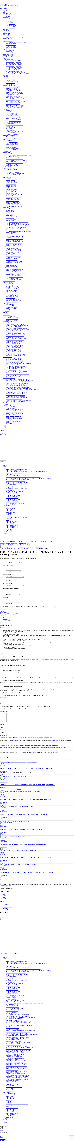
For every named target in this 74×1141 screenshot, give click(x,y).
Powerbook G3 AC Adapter (12, 132)
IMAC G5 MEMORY (11, 999)
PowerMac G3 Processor (11, 308)
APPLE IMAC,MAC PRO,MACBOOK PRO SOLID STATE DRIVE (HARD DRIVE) (26, 471)
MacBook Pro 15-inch (11, 45)
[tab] (38, 617)
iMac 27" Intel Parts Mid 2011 (13, 104)
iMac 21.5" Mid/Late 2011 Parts (13, 94)
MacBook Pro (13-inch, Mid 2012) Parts (18, 366)
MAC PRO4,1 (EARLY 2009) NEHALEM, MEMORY (19, 1021)
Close (1, 1127)
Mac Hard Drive (6, 152)
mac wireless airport (7, 321)
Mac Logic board (7, 178)
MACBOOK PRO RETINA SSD (13, 1045)
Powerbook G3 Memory (11, 232)
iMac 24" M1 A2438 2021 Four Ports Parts (16, 98)
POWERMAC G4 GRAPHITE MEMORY (16, 1074)
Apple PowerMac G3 (8, 54)
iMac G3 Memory (10, 212)
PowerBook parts (7, 405)
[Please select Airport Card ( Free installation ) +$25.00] (15, 576)
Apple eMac (6, 12)
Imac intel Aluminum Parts (9, 85)
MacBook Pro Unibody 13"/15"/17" (14, 197)
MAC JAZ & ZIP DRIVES (12, 1011)
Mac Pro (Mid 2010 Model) (12, 295)
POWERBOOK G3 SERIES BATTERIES (16, 1060)
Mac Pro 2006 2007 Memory (15, 223)
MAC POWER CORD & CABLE (14, 1087)
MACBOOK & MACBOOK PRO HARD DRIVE (18, 1035)
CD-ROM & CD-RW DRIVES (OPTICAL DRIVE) (18, 475)
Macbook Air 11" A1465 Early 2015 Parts (15, 334)
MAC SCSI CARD (10, 1026)
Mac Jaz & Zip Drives (8, 167)
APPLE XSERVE (10, 509)
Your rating (3, 711)
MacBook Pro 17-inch (11, 47)
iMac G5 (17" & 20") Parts (12, 115)
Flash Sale (5, 76)
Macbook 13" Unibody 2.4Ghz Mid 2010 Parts (16, 328)
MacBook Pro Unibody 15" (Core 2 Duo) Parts (16, 371)
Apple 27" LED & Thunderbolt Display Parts (16, 72)
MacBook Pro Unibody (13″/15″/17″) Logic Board (17, 1046)
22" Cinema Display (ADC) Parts (13, 66)
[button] (2, 774)
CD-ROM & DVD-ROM (14, 271)
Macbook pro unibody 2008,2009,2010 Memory (20, 231)
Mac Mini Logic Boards (11, 189)
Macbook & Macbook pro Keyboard (17, 173)
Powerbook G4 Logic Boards (12, 203)
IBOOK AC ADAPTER (11, 492)
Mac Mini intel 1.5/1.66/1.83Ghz (13, 256)
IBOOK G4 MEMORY (11, 500)
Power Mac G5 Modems (11, 266)
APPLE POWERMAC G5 (12, 527)
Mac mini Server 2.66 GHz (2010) (14, 262)
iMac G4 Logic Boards (11, 185)
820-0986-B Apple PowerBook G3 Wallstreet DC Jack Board (14, 544)
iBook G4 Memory (10, 211)
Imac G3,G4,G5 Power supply (13, 287)
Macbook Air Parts (7, 332)
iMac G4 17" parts (13, 114)
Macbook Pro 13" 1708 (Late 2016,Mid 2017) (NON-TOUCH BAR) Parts (23, 389)
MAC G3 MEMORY (11, 504)
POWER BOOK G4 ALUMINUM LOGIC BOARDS (18, 1049)
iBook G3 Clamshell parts (12, 81)
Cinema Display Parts (8, 59)
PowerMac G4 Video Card (12, 319)
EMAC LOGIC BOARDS (12, 485)
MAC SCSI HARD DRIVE (12, 1028)
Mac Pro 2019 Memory (11, 219)
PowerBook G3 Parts (11, 408)
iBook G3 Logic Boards (11, 181)
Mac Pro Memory (10, 220)
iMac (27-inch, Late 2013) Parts (13, 88)
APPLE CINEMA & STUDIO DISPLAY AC (16, 469)
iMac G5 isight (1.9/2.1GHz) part (13, 117)
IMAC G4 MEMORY (11, 997)
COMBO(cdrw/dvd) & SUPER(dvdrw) (18, 273)
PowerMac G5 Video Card (12, 320)
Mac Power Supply (7, 282)
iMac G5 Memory (10, 215)
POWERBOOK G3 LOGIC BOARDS (15, 1058)
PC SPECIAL (9, 529)
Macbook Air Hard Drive (11, 164)
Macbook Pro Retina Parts (9, 378)
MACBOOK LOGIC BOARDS (13, 1041)
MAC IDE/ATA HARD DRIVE (13, 1009)
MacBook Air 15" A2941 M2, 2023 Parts (15, 354)
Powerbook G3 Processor (11, 307)
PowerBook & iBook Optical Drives (14, 270)
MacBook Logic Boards (11, 193)
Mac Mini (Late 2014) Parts (12, 248)
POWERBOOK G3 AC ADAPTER (14, 1056)
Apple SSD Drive (10, 153)
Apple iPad (5, 29)
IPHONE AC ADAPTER (12, 1005)
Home (1, 541)
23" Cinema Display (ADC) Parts (13, 68)
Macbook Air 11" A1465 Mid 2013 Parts (15, 336)
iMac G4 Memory (10, 214)
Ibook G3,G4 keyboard (14, 172)
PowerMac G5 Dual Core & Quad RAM (15, 244)
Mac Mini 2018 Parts (10, 254)
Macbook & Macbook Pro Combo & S (15, 269)
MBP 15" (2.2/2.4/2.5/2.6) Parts (13, 376)
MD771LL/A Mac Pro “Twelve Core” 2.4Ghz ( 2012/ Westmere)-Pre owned (27, 785)
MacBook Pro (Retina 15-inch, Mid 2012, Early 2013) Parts (19, 382)
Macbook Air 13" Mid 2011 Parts (13, 350)
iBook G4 (8, 16)
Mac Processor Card (7, 303)
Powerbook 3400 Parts (11, 406)
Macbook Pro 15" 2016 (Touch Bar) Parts (15, 395)
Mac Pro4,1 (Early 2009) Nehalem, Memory (19, 224)
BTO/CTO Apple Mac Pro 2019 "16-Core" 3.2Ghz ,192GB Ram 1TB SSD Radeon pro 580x (21, 548)
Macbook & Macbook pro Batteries (14, 146)
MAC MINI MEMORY (11, 1012)
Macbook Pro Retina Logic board (13, 195)
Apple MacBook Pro (7, 41)
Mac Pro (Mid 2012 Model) (12, 296)
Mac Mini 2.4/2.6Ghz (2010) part (13, 249)
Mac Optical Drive (7, 267)
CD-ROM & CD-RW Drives (15, 275)
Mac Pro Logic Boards (11, 190)
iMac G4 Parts (9, 111)
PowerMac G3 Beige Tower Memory (14, 237)
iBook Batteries (9, 140)
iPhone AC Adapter (10, 128)
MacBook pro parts (7, 357)
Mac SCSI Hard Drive (11, 161)
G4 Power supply (10, 285)
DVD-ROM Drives (13, 278)
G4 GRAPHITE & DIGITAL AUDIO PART (16, 488)
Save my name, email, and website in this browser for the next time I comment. (20, 730)
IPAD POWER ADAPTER (12, 1004)
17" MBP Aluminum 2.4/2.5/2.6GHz (14, 362)
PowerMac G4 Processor (11, 309)
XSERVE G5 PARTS (11, 1083)
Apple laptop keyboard (11, 170)
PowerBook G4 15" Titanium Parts (14, 412)
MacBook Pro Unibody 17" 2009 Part (14, 372)
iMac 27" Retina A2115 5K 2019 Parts (14, 105)
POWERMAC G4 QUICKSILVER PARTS (16, 1077)
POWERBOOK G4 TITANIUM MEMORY (16, 1066)
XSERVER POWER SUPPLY (13, 1084)
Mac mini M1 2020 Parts (11, 258)
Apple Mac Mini (6, 33)
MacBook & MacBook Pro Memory (14, 228)
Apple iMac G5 (9, 21)
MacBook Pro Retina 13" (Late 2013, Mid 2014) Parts (18, 400)
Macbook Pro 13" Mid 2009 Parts (16, 368)
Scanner (5, 426)
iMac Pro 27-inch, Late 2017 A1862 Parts (15, 108)
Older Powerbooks (10, 50)
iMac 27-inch (12, 28)
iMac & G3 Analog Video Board (13, 138)
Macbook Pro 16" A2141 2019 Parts (14, 399)
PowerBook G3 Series (14, 148)
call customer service (55, 740)
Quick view (2, 764)
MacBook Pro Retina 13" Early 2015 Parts (15, 401)
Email (2, 727)
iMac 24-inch (12, 26)
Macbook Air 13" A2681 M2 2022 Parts (15, 340)
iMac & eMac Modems (11, 265)
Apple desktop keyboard (11, 169)
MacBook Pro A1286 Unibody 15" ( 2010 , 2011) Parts (18, 363)
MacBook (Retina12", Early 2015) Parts (15, 324)
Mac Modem (6, 264)
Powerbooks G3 (9, 52)
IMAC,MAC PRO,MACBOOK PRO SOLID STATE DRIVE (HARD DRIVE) (24, 1003)
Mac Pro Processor (10, 304)
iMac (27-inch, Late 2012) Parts (13, 87)
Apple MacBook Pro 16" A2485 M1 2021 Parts (17, 379)
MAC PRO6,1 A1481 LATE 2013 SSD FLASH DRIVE (19, 1025)
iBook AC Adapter (10, 126)
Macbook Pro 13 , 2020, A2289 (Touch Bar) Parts (17, 387)
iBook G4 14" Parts (10, 84)
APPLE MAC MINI (10, 522)
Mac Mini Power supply (11, 290)
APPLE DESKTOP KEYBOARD (14, 470)
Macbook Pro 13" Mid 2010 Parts (16, 370)
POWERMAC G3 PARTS (12, 1070)
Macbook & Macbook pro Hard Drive (14, 163)
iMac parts (5, 109)
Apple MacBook (7, 35)
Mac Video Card (6, 315)
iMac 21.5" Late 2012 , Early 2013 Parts (15, 93)
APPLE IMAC (9, 530)
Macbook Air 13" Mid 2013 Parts (13, 353)
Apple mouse (9, 176)
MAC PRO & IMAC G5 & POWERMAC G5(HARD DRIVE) (20, 1017)
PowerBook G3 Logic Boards (13, 202)
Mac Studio (5, 313)
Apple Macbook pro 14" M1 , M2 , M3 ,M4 (16, 42)
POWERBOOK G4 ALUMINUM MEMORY (16, 1063)
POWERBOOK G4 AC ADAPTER (14, 1062)
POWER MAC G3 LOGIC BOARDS (15, 1051)
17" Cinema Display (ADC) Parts (13, 62)
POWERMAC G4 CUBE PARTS (14, 1072)
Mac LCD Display (7, 177)
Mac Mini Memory (10, 218)
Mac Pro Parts (6, 292)
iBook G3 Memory (10, 210)
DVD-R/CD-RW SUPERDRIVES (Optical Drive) (17, 479)
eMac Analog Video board (12, 136)
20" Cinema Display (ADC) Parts (13, 64)
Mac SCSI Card (6, 311)
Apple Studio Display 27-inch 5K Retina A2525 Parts (18, 73)
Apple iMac (5, 17)
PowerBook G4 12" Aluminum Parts (14, 409)
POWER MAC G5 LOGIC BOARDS (15, 1054)
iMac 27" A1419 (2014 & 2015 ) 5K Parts (15, 101)
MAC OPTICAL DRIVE (12, 1013)
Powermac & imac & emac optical (13, 274)
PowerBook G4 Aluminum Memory (17, 235)
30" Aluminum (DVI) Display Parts (14, 71)
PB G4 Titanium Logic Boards (16, 206)
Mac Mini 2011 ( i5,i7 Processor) (13, 252)
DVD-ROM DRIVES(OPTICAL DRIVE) (16, 481)
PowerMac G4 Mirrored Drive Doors (14, 241)
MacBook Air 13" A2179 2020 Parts (14, 345)
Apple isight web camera (8, 31)
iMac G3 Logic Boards (11, 184)
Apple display (9, 518)
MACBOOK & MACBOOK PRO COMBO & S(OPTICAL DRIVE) (22, 1034)
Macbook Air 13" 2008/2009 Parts (14, 341)
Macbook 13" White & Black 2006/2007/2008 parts (17, 329)
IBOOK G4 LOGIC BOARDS (13, 499)
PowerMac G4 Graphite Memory (13, 240)
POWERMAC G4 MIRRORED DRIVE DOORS (17, 1075)
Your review (3, 722)
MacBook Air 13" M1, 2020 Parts (13, 349)
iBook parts (5, 77)
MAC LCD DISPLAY (11, 1085)
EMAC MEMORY (10, 486)
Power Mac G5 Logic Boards (12, 201)
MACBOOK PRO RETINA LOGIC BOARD (16, 1043)
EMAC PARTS (9, 487)
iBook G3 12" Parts (10, 79)
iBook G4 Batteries (13, 143)
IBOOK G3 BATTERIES (12, 494)
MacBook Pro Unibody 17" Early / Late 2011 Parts (17, 374)
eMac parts (5, 75)
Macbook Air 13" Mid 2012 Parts (13, 351)
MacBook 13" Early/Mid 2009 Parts (14, 326)
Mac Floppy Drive (7, 151)
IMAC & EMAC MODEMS (12, 502)
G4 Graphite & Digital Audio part (13, 416)
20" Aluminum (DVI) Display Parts (14, 63)
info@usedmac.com (47, 737)
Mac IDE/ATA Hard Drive (12, 156)
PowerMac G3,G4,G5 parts (9, 414)
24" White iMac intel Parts (15, 122)
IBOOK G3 (8, 514)
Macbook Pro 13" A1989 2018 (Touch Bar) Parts (17, 391)
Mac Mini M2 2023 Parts (11, 260)
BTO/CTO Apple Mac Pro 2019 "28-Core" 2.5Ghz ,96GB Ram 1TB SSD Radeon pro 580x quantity (25, 606)
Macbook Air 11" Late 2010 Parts (13, 337)
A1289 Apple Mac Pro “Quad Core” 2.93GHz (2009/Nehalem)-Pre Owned (26, 799)
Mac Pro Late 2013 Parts (11, 302)
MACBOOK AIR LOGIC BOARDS (14, 1039)
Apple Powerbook (7, 49)
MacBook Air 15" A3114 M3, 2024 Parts (15, 355)
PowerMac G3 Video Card (12, 317)
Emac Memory (9, 208)
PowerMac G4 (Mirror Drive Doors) (14, 418)
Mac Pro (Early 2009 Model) (12, 294)
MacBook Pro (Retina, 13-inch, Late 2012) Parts (17, 384)
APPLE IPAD (9, 510)
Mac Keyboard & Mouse (8, 168)
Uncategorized (6, 427)
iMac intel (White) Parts (11, 118)
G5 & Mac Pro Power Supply (12, 286)
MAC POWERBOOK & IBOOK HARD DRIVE (17, 1015)
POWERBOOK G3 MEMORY (13, 1059)
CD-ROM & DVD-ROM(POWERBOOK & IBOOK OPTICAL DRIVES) (23, 477)
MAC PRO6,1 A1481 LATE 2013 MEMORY (16, 1024)
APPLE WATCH (10, 524)
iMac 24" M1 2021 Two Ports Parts (14, 97)
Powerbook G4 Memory (11, 233)
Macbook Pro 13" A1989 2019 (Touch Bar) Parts (17, 392)
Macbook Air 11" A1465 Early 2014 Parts (15, 333)
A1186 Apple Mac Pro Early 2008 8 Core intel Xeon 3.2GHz (22, 829)
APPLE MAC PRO (10, 512)
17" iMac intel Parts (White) (15, 119)
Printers (7, 520)
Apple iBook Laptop (7, 13)
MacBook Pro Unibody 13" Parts (13, 364)
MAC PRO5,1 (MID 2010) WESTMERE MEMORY (18, 1022)
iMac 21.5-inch (12, 25)
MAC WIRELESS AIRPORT (13, 1029)
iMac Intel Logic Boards (11, 187)
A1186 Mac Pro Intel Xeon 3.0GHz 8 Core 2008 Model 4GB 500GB (23, 814)
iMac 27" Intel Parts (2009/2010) (13, 100)
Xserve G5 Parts (9, 423)
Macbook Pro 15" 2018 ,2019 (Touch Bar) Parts (17, 396)
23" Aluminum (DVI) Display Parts (14, 67)
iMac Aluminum (9, 22)
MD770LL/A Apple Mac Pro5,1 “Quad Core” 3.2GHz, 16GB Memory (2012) (26, 768)
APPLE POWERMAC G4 (12, 526)
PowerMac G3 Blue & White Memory (14, 239)
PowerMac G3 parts (10, 417)
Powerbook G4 (9, 51)
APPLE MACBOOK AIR (12, 521)
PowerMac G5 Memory (11, 245)
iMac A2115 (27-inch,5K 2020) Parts (14, 106)
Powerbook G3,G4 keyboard (15, 174)
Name (2, 724)
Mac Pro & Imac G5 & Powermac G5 (14, 159)
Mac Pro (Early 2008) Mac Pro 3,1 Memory (19, 222)
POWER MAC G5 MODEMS (13, 1055)
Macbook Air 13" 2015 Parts (12, 342)
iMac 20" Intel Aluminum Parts (13, 89)
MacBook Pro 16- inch (11, 46)
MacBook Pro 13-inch (11, 43)
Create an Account (4, 1135)
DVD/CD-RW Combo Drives (15, 279)
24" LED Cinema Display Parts (13, 70)
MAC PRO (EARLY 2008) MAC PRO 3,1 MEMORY (18, 1016)
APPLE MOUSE (10, 474)
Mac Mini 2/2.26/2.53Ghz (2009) (13, 250)
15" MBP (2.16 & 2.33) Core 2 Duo (14, 359)
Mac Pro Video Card (10, 316)
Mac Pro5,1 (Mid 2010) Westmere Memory (18, 226)
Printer (4, 425)
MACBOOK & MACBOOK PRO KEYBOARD (17, 1037)
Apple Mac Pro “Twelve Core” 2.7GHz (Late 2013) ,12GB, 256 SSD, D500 (25, 857)
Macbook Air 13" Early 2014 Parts (14, 346)
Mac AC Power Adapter (8, 123)
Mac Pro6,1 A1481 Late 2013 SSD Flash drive (16, 160)
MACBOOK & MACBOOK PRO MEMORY (16, 1038)
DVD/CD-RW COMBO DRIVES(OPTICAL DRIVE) (18, 482)
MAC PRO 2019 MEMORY (12, 1020)
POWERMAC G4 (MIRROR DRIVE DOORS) (17, 1071)
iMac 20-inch (12, 24)
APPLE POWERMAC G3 (12, 525)
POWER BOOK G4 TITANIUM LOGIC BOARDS (18, 1050)
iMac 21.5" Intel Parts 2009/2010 (13, 90)
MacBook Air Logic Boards (12, 191)
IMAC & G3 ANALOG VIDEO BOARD (15, 503)
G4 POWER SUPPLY (11, 490)
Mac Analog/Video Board (9, 135)
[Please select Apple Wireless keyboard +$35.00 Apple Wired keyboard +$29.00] (13, 571)
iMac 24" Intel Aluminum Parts (13, 96)
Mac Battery (6, 139)
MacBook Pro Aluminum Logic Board (14, 194)
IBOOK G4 (8, 516)
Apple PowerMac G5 (8, 56)
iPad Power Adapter (10, 127)
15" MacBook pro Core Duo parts (13, 358)
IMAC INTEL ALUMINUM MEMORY (15, 1000)
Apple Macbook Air (7, 38)
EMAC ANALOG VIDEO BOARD (14, 483)
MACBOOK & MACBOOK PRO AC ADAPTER (18, 1032)
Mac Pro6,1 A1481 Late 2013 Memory (18, 227)
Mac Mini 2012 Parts (10, 253)
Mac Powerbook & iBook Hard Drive (14, 157)
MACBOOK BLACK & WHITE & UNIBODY (17, 517)
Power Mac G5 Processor (11, 305)
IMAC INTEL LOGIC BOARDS (13, 1001)
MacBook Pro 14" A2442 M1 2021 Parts (15, 393)
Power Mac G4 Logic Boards (12, 199)
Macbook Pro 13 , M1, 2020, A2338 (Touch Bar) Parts (18, 388)
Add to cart (3, 609)
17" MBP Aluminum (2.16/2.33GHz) (14, 361)
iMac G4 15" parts (13, 113)
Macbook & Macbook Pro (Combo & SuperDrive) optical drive (20, 1030)
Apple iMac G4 (9, 20)
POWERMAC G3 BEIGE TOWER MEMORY (17, 1067)
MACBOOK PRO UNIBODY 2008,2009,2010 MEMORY (19, 1047)
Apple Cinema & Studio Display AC (14, 125)
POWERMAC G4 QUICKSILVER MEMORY (17, 1076)
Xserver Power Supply (11, 291)
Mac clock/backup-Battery (12, 144)
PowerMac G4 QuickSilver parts (13, 421)
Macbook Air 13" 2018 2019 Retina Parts (15, 343)
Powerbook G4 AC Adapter (12, 134)
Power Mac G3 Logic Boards (12, 198)
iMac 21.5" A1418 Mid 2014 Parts (14, 92)
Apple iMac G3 (9, 18)
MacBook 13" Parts (7, 323)
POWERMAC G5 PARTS (12, 1081)
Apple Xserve (6, 58)
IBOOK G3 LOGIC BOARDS (13, 495)
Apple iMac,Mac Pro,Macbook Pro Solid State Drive (21, 155)
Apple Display (6, 11)
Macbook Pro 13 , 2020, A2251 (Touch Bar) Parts (17, 385)
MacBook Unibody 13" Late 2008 (14, 330)
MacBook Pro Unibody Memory (13, 229)
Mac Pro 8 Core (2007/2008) (12, 299)
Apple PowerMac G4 (8, 55)
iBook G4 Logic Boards (11, 182)
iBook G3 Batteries (13, 142)
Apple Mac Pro (6, 34)
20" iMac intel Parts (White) (15, 121)
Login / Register (6, 1123)
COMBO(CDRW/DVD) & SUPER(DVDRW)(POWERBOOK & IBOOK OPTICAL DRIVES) (28, 478)
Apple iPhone (6, 30)
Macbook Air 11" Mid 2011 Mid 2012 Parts (16, 338)
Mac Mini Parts (6, 246)
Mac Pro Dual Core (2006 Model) (13, 300)
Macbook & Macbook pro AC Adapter (14, 131)
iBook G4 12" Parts (10, 83)
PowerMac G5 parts (10, 422)
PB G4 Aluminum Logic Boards (16, 205)
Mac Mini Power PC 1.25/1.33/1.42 (14, 261)
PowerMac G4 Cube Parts (12, 420)
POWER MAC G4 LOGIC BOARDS (15, 1053)
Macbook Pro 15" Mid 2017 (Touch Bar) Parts (16, 397)
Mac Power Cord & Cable (9, 281)
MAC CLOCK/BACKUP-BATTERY (15, 1008)
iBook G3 (8, 14)
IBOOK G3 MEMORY (11, 496)
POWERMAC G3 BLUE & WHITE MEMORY (17, 1068)
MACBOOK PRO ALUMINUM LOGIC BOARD (18, 1042)
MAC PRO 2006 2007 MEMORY (14, 1018)
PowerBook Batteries (11, 147)
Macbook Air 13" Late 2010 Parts (13, 347)
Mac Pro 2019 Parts (10, 298)
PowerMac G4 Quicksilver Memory (14, 243)
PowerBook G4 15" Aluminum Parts (14, 410)
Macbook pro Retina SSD (12, 165)
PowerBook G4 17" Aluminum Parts (14, 413)
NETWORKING (10, 1089)
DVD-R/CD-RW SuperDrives (16, 277)
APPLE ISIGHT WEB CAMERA (14, 473)
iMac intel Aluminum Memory (13, 216)
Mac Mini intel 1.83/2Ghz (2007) (13, 257)
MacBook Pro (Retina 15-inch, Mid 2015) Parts (17, 383)
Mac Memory (6, 207)
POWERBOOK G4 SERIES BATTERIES (16, 1064)
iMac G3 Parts (9, 110)
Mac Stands (5, 312)
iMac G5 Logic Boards (11, 186)
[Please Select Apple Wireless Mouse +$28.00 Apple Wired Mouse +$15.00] (13, 562)
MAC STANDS (9, 1088)
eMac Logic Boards (10, 180)
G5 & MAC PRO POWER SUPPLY (14, 491)
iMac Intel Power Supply (11, 288)
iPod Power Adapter (10, 130)
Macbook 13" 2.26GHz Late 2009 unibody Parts (17, 325)
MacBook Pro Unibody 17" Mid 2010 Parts (16, 375)
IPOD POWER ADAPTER (12, 1007)
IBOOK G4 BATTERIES (12, 498)
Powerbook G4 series (13, 149)
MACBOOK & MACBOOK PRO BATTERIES (17, 1033)
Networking (5, 402)
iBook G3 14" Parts (10, 80)
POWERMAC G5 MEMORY (13, 1080)
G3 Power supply (10, 283)
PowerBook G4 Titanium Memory (16, 236)
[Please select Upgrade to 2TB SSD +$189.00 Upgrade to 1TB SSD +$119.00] (13, 594)
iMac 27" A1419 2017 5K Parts (13, 102)
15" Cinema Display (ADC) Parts (13, 60)
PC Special (5, 404)
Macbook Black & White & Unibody (14, 37)
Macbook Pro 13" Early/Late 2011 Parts (18, 367)
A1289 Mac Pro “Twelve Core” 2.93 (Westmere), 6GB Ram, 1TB (23, 844)
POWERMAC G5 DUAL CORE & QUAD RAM (17, 1079)
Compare (5, 1122)
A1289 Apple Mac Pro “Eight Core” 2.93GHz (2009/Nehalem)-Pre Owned (26, 872)
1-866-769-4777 (3, 4)
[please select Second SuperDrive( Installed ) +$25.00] (15, 590)
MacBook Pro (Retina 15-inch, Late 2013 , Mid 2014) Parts (19, 380)
